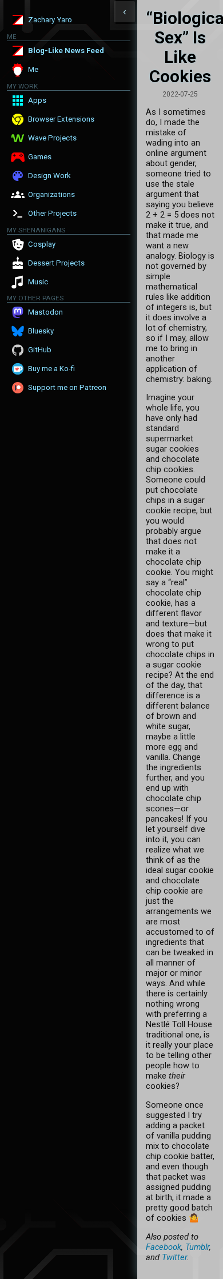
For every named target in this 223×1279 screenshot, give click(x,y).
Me (33, 69)
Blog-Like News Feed (66, 50)
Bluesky (41, 331)
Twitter (174, 1257)
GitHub (39, 349)
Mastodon (45, 312)
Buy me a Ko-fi (51, 368)
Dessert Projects (56, 263)
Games (39, 156)
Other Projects (52, 213)
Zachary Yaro (50, 19)
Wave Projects (52, 138)
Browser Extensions (61, 119)
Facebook (163, 1247)
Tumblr (197, 1247)
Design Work (49, 175)
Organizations (51, 194)
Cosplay (41, 244)
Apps (37, 100)
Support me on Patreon (67, 387)
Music (38, 281)
